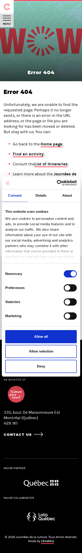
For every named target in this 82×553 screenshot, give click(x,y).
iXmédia (47, 541)
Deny (41, 366)
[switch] (70, 287)
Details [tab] (41, 195)
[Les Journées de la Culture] (7, 7)
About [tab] (67, 195)
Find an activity (28, 154)
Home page (51, 144)
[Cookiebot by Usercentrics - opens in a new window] (58, 183)
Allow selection (41, 351)
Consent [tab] (15, 195)
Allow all (41, 336)
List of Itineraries (50, 163)
